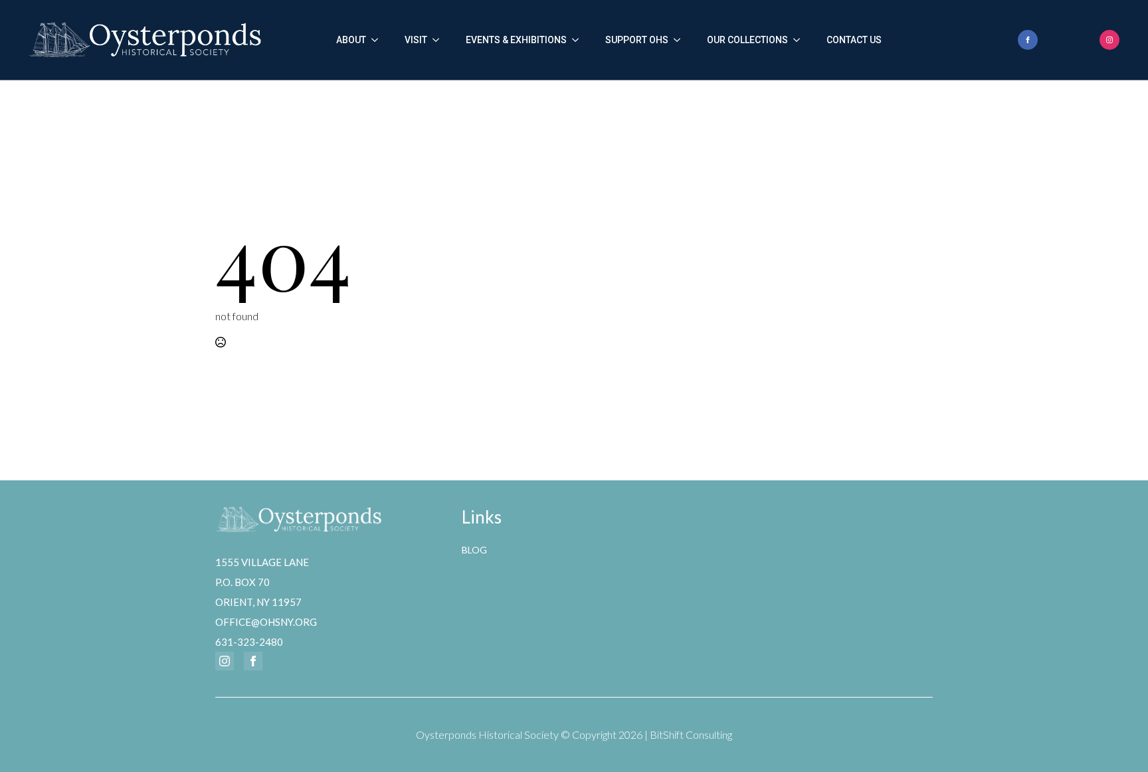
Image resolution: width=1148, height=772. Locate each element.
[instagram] (1109, 40)
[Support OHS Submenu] (681, 40)
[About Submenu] (378, 40)
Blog (474, 549)
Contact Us (854, 40)
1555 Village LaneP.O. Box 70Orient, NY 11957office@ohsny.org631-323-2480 (266, 602)
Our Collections (747, 40)
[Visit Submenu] (439, 40)
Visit (416, 40)
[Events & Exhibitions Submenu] (579, 40)
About (351, 40)
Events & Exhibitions (516, 40)
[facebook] (1028, 40)
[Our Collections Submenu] (800, 40)
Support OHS (636, 40)
